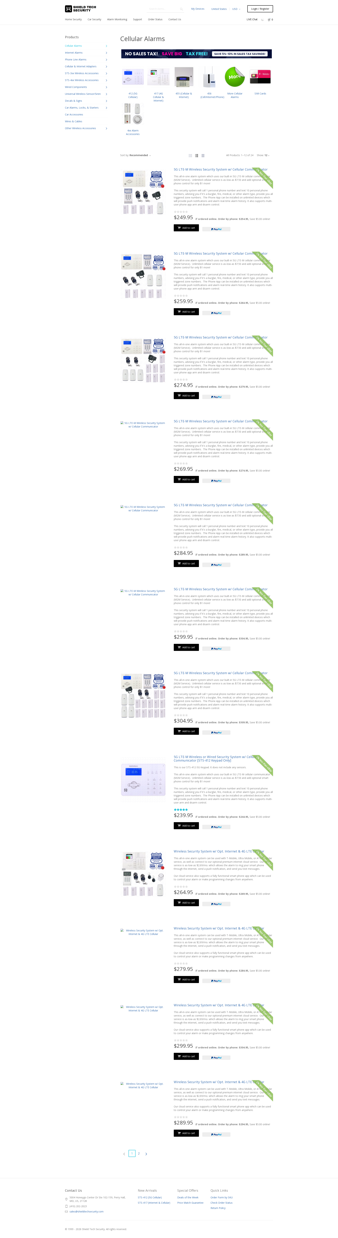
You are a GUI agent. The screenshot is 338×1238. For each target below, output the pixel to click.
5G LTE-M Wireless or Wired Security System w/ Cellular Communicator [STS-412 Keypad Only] (216, 758)
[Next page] (146, 1153)
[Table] (203, 155)
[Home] (84, 8)
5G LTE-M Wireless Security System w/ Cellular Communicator (221, 169)
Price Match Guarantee (190, 1202)
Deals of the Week (187, 1197)
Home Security (73, 19)
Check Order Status (222, 1202)
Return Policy (218, 1208)
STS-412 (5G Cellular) (150, 1197)
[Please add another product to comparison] (263, 19)
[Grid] (190, 155)
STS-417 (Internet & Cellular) (154, 1202)
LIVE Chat (252, 19)
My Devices (197, 8)
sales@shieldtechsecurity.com (87, 1211)
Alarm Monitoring (117, 19)
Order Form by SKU (222, 1197)
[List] (196, 155)
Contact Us (174, 19)
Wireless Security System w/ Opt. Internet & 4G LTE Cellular (219, 851)
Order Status (155, 19)
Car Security (94, 19)
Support (137, 19)
